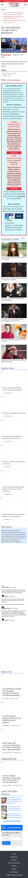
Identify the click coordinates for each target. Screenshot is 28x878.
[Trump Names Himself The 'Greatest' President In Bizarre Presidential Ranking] (11, 681)
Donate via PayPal (19, 216)
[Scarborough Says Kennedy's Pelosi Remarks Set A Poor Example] (14, 505)
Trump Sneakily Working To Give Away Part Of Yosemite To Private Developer (11, 778)
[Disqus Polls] (14, 563)
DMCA (14, 869)
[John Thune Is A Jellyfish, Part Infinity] (14, 403)
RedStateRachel (6, 725)
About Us (14, 857)
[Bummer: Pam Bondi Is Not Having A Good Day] (14, 452)
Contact (14, 860)
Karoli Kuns (7, 55)
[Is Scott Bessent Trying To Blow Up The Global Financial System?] (11, 708)
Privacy (14, 866)
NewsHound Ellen (6, 785)
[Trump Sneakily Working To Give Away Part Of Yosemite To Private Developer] (11, 767)
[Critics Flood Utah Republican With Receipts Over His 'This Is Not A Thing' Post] (14, 477)
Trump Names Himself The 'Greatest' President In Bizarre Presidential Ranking (11, 692)
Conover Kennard (6, 752)
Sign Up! (6, 843)
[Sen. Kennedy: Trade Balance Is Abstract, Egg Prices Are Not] (14, 426)
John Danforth (15, 80)
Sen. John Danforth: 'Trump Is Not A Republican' (11, 30)
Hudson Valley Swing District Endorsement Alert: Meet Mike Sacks (14, 808)
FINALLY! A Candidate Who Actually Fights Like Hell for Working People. (15, 815)
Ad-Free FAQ (21, 196)
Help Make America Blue (11, 821)
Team (14, 854)
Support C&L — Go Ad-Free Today (14, 1)
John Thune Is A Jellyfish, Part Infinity (14, 413)
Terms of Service (13, 540)
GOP (8, 80)
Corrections (14, 872)
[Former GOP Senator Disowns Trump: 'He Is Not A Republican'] (14, 378)
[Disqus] (14, 603)
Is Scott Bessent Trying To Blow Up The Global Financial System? (11, 719)
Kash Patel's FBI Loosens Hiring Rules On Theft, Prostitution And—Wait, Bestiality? (11, 746)
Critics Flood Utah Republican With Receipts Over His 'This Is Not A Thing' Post (13, 489)
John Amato (5, 698)
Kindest (9, 220)
